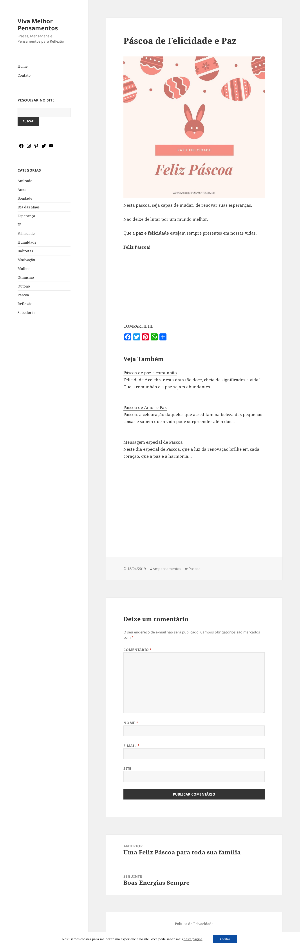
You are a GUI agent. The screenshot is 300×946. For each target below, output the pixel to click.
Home (23, 66)
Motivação (26, 259)
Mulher (24, 268)
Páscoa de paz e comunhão (150, 373)
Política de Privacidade (194, 923)
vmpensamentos (167, 568)
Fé (19, 224)
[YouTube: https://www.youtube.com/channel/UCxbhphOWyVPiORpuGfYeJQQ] (51, 147)
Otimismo (26, 277)
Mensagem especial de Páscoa (153, 442)
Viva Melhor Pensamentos (38, 24)
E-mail (131, 745)
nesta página (193, 939)
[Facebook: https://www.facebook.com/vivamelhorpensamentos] (21, 147)
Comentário (137, 649)
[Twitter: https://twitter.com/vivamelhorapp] (43, 147)
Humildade (27, 242)
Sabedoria (26, 312)
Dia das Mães (29, 207)
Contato (24, 75)
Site (127, 768)
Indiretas (25, 251)
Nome (130, 722)
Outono (24, 286)
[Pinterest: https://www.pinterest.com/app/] (36, 147)
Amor (22, 189)
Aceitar (225, 939)
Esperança (26, 215)
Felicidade (26, 233)
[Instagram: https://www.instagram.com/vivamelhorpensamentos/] (28, 147)
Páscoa (23, 295)
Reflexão (25, 303)
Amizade (25, 180)
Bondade (25, 198)
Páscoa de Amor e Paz (145, 407)
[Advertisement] (44, 399)
